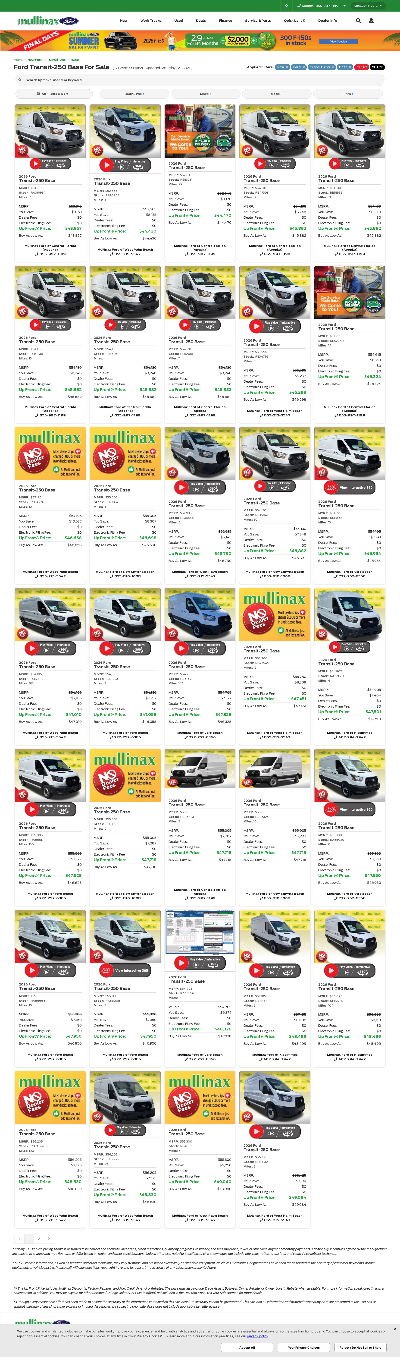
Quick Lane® (294, 20)
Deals (201, 20)
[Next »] (49, 1239)
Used (178, 20)
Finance (225, 20)
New (124, 20)
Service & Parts (258, 20)
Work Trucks (151, 20)
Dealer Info (327, 20)
